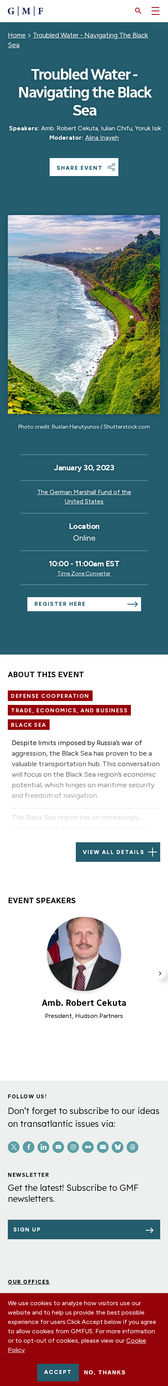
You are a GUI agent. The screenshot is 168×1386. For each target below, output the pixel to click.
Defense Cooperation (50, 696)
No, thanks (105, 1372)
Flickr (88, 1147)
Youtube (58, 1147)
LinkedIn (43, 1147)
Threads (132, 1147)
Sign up (27, 1229)
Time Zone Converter (84, 573)
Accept (58, 1372)
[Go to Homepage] (25, 11)
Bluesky (117, 1147)
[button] (138, 11)
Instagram (73, 1147)
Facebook (28, 1147)
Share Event (80, 168)
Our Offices (29, 1282)
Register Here (60, 604)
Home (17, 35)
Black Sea (28, 725)
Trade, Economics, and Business (69, 710)
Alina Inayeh (102, 137)
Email (103, 1147)
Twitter (14, 1147)
